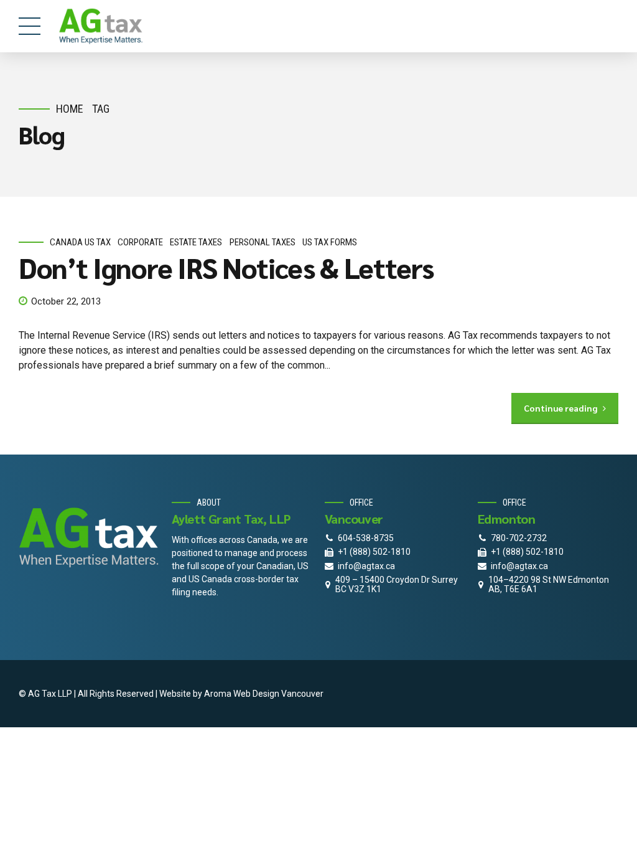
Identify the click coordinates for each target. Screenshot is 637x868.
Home (69, 108)
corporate (140, 242)
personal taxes (262, 242)
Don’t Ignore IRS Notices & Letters (226, 267)
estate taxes (196, 242)
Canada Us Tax (80, 242)
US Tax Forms (329, 242)
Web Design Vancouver (278, 694)
